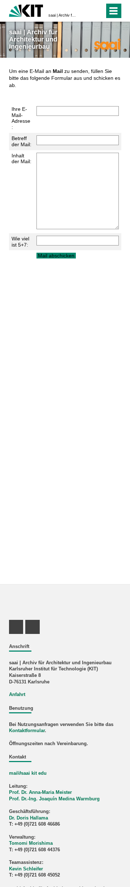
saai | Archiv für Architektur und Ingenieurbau (62, 15)
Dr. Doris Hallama (28, 818)
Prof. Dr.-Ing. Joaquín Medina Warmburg (54, 798)
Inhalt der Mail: (21, 159)
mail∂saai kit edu (28, 773)
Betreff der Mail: (21, 141)
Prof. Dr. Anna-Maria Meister (40, 792)
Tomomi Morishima (31, 843)
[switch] (86, 11)
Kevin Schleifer (26, 868)
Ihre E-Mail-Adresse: (21, 118)
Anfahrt (17, 694)
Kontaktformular (27, 730)
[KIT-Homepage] (26, 10)
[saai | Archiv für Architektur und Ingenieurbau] (107, 43)
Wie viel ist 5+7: (20, 242)
